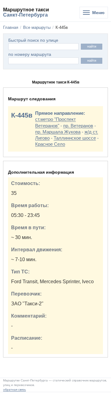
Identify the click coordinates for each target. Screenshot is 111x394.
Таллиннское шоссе (75, 138)
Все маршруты (37, 27)
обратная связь (14, 389)
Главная (10, 27)
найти (91, 46)
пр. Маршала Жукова (57, 131)
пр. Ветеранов (78, 125)
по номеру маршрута (29, 54)
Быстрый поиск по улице (33, 40)
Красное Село (50, 144)
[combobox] (43, 60)
